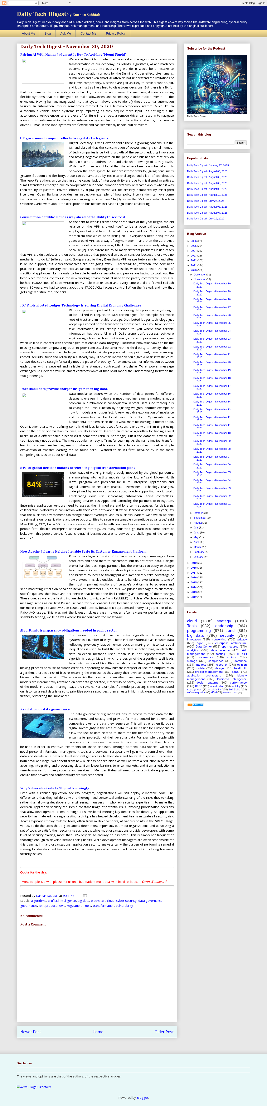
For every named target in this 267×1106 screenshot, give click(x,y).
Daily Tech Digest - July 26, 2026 (205, 218)
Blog (48, 33)
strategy (224, 621)
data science (220, 650)
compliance (215, 661)
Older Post (164, 1031)
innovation (194, 639)
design (219, 668)
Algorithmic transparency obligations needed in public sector (68, 630)
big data (83, 900)
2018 (194, 567)
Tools (87, 905)
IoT (41, 905)
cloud (111, 900)
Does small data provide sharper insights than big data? (64, 389)
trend (230, 630)
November (200, 279)
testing (220, 653)
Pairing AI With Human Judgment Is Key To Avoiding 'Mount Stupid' (73, 54)
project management (209, 671)
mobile (200, 668)
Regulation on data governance (45, 709)
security (227, 635)
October (198, 513)
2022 (194, 260)
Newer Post (30, 1031)
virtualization (217, 686)
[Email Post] (85, 895)
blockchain (98, 900)
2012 (194, 597)
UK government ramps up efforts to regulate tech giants (64, 138)
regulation (74, 905)
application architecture (204, 675)
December (200, 274)
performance (238, 682)
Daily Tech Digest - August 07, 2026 (207, 212)
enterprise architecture (231, 643)
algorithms (38, 900)
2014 (194, 587)
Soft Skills (234, 689)
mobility (236, 686)
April (197, 542)
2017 (194, 572)
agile (200, 643)
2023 (194, 255)
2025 (194, 245)
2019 (194, 563)
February (199, 552)
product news (55, 905)
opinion (242, 664)
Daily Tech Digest (58, 14)
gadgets (200, 664)
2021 (194, 265)
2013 (194, 592)
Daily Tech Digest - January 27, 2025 (208, 165)
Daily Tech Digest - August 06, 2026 (207, 183)
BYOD (198, 686)
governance (28, 905)
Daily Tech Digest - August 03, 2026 (207, 206)
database (240, 661)
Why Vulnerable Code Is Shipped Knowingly (54, 788)
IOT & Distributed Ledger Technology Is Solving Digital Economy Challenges (80, 305)
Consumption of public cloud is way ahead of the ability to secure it (72, 217)
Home (98, 1031)
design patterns (207, 682)
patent (226, 692)
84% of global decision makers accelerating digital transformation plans (77, 468)
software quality (196, 692)
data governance (150, 900)
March (198, 547)
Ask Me (65, 33)
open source (230, 646)
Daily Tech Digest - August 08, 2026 (207, 171)
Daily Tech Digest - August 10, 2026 (207, 194)
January (199, 556)
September (200, 517)
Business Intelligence (232, 679)
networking (219, 639)
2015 (194, 582)
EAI (235, 692)
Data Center (203, 646)
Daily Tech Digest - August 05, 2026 (207, 189)
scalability (215, 689)
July (196, 527)
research (222, 664)
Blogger (142, 1097)
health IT (240, 668)
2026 (194, 241)
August (198, 522)
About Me (28, 33)
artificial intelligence (62, 900)
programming (199, 630)
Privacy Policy (116, 33)
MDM (214, 692)
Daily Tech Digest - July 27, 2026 (205, 200)
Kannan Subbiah (47, 895)
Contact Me (88, 33)
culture (231, 657)
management (194, 689)
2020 (194, 270)
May (196, 537)
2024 (194, 250)
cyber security (126, 900)
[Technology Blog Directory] (195, 705)
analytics (193, 650)
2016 (194, 577)
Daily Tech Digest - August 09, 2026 (207, 177)
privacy (242, 639)
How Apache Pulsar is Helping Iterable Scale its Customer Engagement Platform (83, 551)
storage (192, 661)
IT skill (242, 653)
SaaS (235, 671)
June (197, 532)
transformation (103, 905)
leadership (223, 626)
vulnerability (124, 905)
